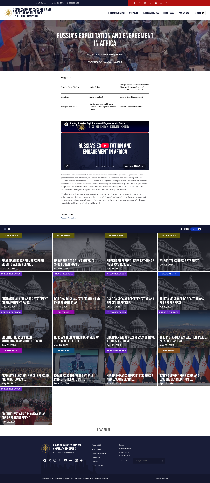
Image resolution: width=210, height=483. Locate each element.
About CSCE (96, 445)
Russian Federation (68, 218)
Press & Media (168, 13)
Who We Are (133, 13)
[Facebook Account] (134, 3)
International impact (99, 453)
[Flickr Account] (161, 3)
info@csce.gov (43, 3)
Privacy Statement (162, 478)
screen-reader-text (79, 252)
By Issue (95, 461)
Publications (184, 13)
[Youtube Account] (155, 3)
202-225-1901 (59, 3)
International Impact (116, 13)
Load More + (105, 430)
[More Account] (171, 3)
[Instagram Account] (145, 3)
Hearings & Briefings (151, 13)
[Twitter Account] (139, 3)
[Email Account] (166, 3)
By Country (96, 457)
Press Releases (97, 465)
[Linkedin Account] (150, 3)
